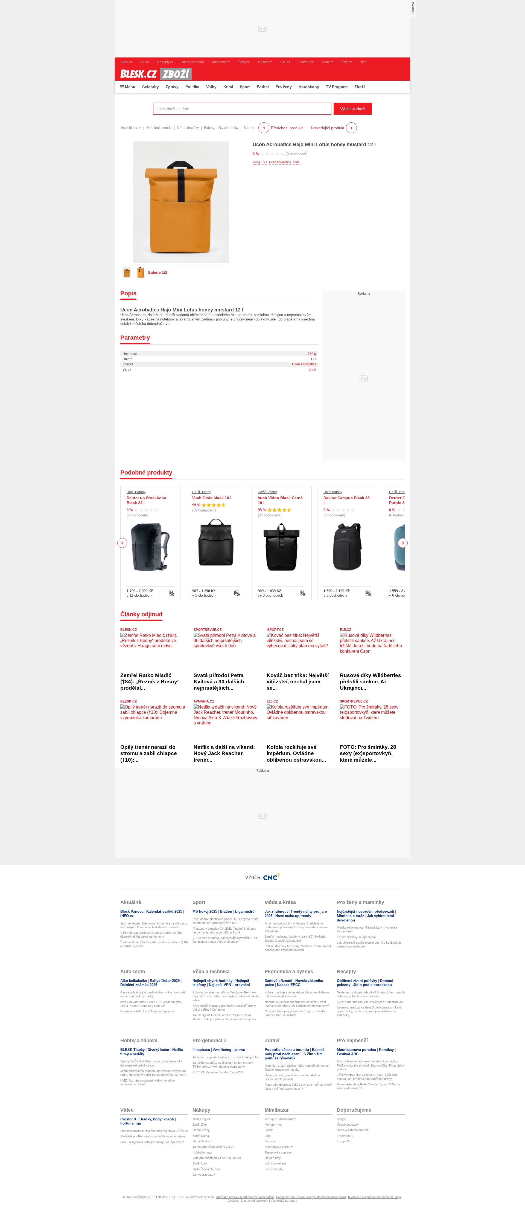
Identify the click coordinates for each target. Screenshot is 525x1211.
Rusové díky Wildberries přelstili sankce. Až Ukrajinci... (370, 681)
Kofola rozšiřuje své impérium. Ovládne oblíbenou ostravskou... (296, 753)
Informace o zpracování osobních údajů (374, 1197)
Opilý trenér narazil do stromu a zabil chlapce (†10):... (148, 753)
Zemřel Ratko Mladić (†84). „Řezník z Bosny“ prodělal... (150, 681)
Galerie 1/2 (157, 272)
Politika (192, 87)
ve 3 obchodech (270, 595)
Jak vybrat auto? (203, 1174)
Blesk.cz (128, 630)
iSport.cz (275, 630)
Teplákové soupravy (278, 1152)
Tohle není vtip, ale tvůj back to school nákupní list (225, 1057)
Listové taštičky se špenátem (356, 937)
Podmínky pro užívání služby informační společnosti (311, 1197)
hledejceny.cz (201, 1119)
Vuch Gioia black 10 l (211, 498)
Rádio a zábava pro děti (352, 1130)
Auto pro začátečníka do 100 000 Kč (216, 1158)
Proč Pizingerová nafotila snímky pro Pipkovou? (152, 1142)
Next (402, 543)
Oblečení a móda (159, 128)
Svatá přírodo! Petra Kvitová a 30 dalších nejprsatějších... (219, 681)
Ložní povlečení (275, 1163)
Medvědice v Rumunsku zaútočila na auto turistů (152, 1136)
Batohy (249, 128)
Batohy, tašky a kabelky (221, 128)
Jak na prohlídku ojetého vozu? (213, 1146)
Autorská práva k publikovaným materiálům (245, 1197)
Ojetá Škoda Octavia (206, 1169)
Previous (122, 543)
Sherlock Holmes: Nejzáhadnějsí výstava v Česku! (154, 1130)
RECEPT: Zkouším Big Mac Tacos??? (217, 1072)
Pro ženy (284, 87)
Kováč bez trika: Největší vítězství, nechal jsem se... (298, 681)
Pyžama (270, 1141)
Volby (211, 87)
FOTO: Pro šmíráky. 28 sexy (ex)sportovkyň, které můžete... (368, 753)
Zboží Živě (199, 1124)
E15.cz (345, 630)
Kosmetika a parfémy (279, 1146)
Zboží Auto (199, 1163)
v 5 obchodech (203, 595)
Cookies (233, 1200)
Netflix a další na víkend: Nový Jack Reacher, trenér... (224, 753)
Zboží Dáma (200, 1135)
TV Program (337, 87)
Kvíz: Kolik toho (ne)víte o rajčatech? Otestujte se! (370, 1002)
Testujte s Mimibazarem (280, 1119)
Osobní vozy (201, 1130)
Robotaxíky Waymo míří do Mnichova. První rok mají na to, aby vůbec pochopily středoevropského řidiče (225, 996)
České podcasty (348, 1124)
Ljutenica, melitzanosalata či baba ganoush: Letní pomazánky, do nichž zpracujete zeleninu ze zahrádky (369, 1011)
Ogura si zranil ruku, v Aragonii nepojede (147, 1011)
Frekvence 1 (345, 1135)
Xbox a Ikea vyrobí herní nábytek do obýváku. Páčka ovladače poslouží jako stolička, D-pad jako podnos (370, 1065)
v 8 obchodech (335, 595)
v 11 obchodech (139, 595)
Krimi (228, 87)
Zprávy (172, 87)
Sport (245, 87)
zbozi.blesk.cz (130, 128)
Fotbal (263, 87)
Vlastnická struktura (284, 1200)
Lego (268, 1135)
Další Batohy (136, 492)
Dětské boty (273, 1158)
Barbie (269, 1130)
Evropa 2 (343, 1141)
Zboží (359, 87)
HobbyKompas (202, 1152)
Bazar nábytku (274, 1169)
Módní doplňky (188, 128)
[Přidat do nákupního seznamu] (171, 593)
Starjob (341, 1119)
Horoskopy (309, 87)
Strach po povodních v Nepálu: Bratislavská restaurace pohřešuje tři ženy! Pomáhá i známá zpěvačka (296, 927)
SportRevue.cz (207, 630)
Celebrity (150, 87)
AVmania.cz (204, 701)
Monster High (273, 1124)
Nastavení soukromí (254, 1200)
